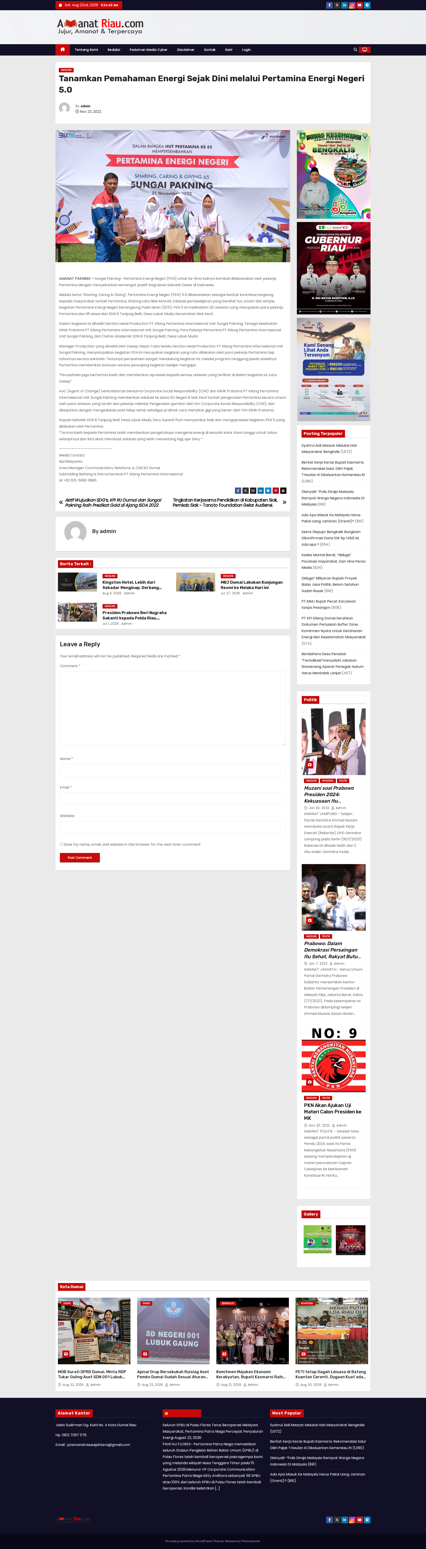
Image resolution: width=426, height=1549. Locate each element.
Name (66, 758)
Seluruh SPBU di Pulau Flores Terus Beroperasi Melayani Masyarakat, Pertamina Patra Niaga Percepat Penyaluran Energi (213, 1431)
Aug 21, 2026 (231, 1384)
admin (85, 106)
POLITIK (343, 780)
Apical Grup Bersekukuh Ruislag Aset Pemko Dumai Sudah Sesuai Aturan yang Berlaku (173, 1377)
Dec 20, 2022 (320, 1125)
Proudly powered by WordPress (189, 1541)
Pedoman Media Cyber (149, 50)
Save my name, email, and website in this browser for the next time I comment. (132, 844)
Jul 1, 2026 (111, 623)
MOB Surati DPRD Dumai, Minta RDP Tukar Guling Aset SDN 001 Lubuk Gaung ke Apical (92, 1377)
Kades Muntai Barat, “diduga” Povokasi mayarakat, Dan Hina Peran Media (334, 561)
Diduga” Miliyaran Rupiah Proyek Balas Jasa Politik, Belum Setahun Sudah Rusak (330, 584)
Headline (66, 70)
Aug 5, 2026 (112, 593)
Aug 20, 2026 (311, 1384)
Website (67, 815)
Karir (229, 50)
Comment (70, 665)
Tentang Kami (86, 50)
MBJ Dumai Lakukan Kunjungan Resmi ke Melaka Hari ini (252, 585)
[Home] (62, 50)
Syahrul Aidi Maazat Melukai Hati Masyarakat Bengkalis (317, 1425)
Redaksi (114, 50)
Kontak (210, 50)
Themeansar (250, 1541)
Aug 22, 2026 (74, 1384)
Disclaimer (186, 50)
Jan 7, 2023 (318, 963)
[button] (355, 49)
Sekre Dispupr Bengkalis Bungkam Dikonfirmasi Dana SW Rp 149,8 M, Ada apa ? (331, 538)
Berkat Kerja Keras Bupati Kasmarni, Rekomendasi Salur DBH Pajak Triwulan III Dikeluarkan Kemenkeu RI (333, 469)
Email (66, 787)
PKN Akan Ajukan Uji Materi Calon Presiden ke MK (332, 1111)
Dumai (67, 1303)
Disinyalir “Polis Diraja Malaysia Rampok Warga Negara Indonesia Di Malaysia (333, 498)
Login (246, 50)
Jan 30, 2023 (319, 808)
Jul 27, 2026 (230, 593)
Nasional (328, 780)
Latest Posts (184, 1413)
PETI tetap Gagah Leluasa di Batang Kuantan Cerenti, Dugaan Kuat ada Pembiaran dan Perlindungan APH (331, 1377)
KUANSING (307, 1303)
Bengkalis (228, 1303)
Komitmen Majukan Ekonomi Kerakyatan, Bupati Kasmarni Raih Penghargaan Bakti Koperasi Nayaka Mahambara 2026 (251, 1379)
